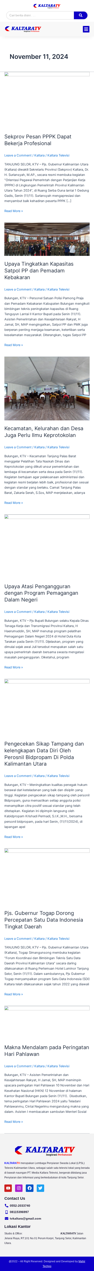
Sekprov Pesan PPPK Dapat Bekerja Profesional (37, 139)
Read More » (13, 210)
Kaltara (39, 155)
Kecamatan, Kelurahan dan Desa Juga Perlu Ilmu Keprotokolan (43, 431)
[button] (86, 29)
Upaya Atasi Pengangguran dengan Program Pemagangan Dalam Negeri (41, 593)
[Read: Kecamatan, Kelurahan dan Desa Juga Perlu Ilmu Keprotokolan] (47, 388)
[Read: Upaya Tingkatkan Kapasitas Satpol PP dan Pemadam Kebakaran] (47, 239)
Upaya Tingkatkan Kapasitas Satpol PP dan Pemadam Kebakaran (38, 270)
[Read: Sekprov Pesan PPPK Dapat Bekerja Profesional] (47, 100)
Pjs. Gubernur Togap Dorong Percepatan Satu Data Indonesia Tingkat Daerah (43, 920)
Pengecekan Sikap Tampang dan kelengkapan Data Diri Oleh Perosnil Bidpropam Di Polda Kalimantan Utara (44, 754)
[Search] (80, 15)
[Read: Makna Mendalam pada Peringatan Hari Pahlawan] (47, 1022)
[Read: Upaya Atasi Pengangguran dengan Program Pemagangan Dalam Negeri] (47, 546)
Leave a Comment (17, 155)
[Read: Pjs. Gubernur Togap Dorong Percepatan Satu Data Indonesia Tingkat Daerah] (47, 876)
